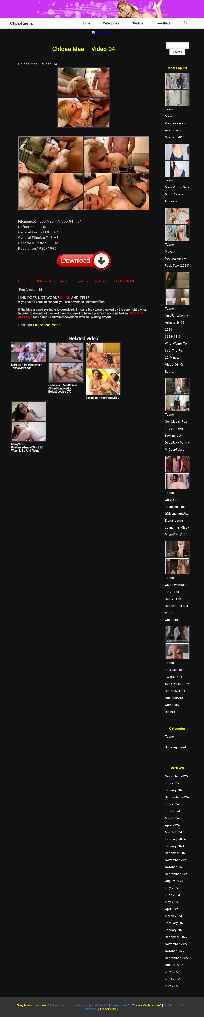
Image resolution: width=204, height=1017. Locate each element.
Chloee (38, 325)
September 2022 (177, 958)
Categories (111, 23)
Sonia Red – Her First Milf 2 (102, 397)
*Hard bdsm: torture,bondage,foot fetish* (80, 1005)
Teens (169, 736)
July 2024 (172, 804)
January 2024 (174, 846)
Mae (47, 325)
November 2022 (176, 944)
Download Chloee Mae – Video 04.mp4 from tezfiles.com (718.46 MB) (77, 281)
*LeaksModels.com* (146, 1005)
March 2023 (173, 916)
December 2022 (176, 937)
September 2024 (177, 797)
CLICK (65, 298)
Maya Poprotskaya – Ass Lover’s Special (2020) (175, 127)
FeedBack (163, 23)
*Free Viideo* (120, 1005)
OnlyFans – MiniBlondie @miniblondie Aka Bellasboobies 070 (62, 388)
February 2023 (175, 923)
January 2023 (174, 930)
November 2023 (176, 860)
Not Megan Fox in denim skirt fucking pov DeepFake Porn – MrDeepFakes (177, 435)
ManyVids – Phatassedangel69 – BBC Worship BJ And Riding (27, 447)
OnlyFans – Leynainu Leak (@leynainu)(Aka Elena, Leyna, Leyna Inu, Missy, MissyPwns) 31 (177, 517)
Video (56, 325)
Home (85, 23)
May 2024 (172, 818)
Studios (138, 23)
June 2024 (172, 811)
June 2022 (172, 979)
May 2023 (172, 902)
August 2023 (174, 881)
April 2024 (172, 825)
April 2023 (172, 909)
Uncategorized (175, 747)
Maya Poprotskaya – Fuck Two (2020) (177, 258)
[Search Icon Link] (186, 23)
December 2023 (176, 853)
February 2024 (175, 839)
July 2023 (172, 888)
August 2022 (174, 965)
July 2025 (172, 783)
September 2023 (177, 874)
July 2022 (172, 972)
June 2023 (172, 895)
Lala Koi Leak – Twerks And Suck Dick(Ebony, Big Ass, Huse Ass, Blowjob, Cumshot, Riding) (177, 691)
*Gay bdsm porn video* (33, 1005)
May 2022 (172, 986)
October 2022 (175, 951)
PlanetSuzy (108, 1009)
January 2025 (174, 790)
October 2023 (175, 867)
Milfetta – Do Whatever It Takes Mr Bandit (26, 366)
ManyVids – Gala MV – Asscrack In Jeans (177, 194)
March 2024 (173, 832)
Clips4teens (21, 23)
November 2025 (176, 776)
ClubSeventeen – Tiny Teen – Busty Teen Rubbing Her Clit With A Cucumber (177, 602)
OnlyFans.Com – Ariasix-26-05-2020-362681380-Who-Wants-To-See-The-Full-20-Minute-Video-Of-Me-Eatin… (177, 343)
